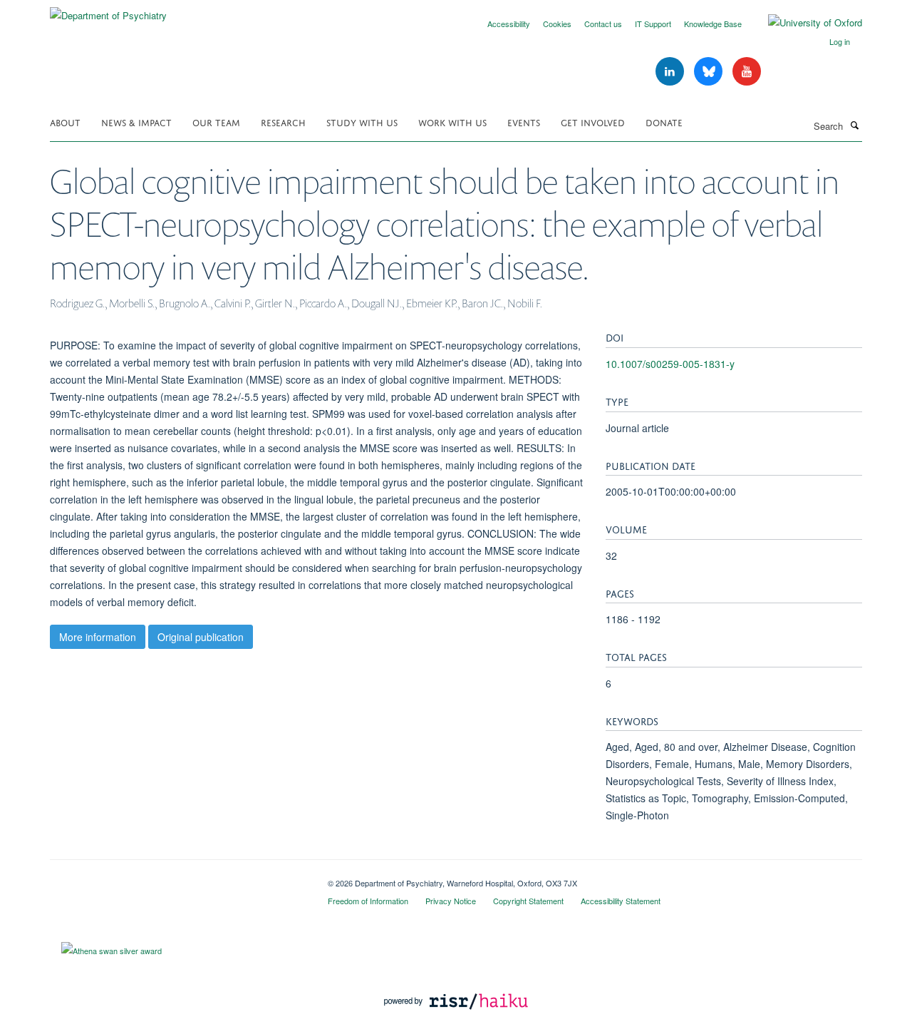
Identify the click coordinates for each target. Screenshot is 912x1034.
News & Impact (136, 121)
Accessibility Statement (620, 900)
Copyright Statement (528, 900)
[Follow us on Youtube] (746, 71)
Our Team (216, 121)
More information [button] (97, 637)
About (65, 121)
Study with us (362, 121)
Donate (664, 121)
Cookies (557, 23)
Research (283, 121)
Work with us (452, 121)
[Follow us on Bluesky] (709, 71)
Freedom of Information (368, 900)
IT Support (653, 23)
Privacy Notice (450, 900)
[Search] (854, 125)
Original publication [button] (200, 637)
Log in (839, 41)
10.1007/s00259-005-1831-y (670, 364)
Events (523, 121)
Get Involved (593, 121)
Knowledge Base (713, 23)
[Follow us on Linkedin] (671, 71)
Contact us (603, 23)
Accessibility (508, 23)
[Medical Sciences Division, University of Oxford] (178, 877)
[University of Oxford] (804, 22)
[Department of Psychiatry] (108, 10)
